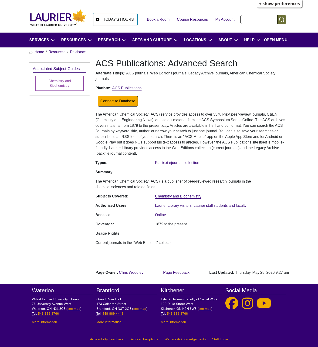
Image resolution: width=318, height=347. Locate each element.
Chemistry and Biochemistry (178, 196)
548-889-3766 (48, 313)
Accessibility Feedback (106, 339)
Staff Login (220, 339)
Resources (57, 52)
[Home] (58, 19)
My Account (224, 19)
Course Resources (192, 19)
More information (44, 322)
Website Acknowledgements (185, 339)
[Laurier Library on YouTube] (264, 303)
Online (160, 215)
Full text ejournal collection (177, 163)
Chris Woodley (131, 272)
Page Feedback (176, 272)
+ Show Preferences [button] (279, 3)
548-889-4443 (112, 313)
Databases (78, 52)
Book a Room (158, 19)
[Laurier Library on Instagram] (247, 303)
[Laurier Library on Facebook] (231, 303)
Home (39, 52)
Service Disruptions (144, 339)
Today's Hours (118, 19)
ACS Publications (127, 88)
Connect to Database (117, 101)
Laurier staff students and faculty (220, 205)
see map (74, 308)
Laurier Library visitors (173, 205)
